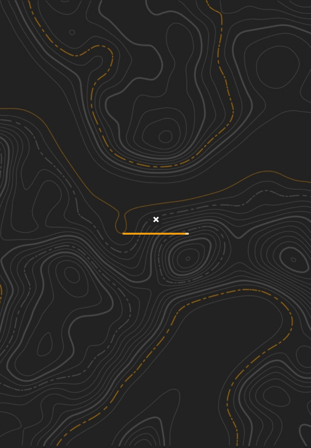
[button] (265, 433)
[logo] (156, 11)
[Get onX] (155, 220)
